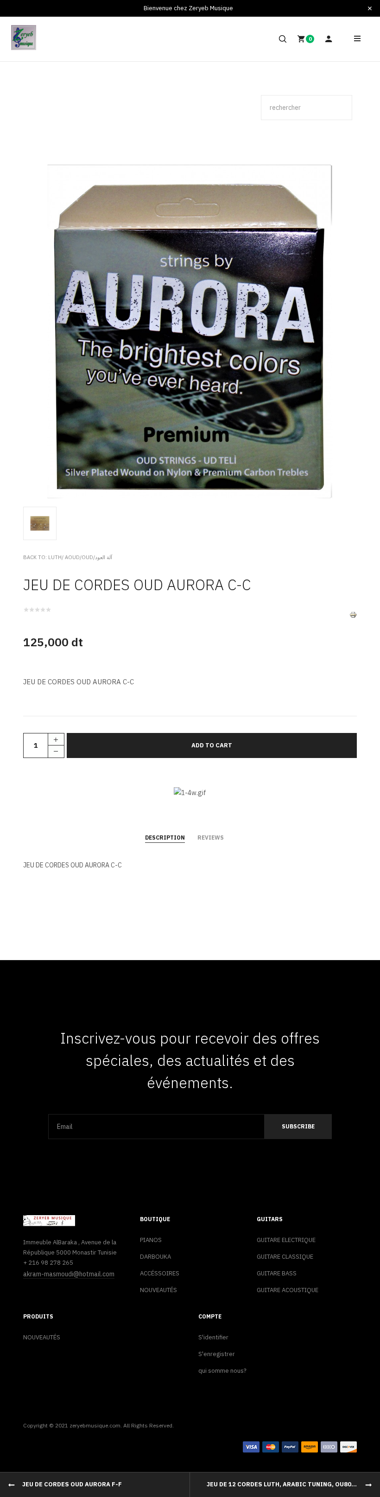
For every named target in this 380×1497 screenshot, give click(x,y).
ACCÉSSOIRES (159, 1273)
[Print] (353, 614)
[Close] (370, 8)
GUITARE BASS (277, 1273)
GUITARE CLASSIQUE (285, 1257)
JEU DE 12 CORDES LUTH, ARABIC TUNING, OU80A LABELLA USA (293, 1484)
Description (165, 837)
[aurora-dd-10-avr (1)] (41, 523)
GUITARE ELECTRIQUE (286, 1240)
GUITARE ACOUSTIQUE (287, 1290)
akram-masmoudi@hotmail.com (68, 1274)
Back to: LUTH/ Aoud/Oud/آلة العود (67, 557)
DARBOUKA (155, 1257)
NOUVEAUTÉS (158, 1290)
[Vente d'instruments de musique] (23, 37)
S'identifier (213, 1337)
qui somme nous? (222, 1371)
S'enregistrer (216, 1354)
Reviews (210, 837)
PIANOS (151, 1240)
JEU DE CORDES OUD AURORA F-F (72, 1484)
